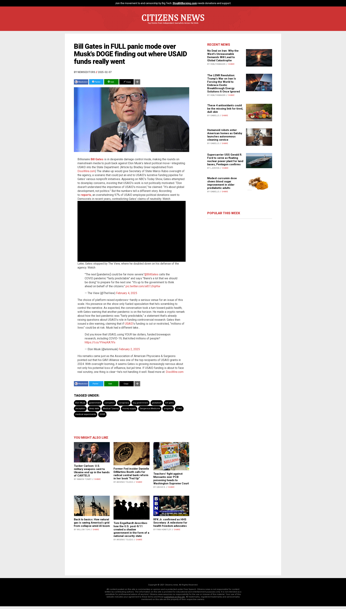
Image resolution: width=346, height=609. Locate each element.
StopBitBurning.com (185, 3)
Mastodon (83, 82)
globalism (156, 403)
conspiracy (123, 403)
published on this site (174, 597)
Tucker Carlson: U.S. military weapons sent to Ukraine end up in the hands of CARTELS (92, 470)
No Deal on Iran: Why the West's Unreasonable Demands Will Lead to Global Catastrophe (223, 55)
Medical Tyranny (111, 408)
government (95, 403)
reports (86, 195)
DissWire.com (86, 171)
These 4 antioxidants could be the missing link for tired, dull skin (225, 108)
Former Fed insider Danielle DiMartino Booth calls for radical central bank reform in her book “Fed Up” (131, 473)
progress (168, 408)
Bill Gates (97, 159)
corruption (110, 403)
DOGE (102, 414)
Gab (112, 82)
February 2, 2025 (129, 349)
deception (80, 408)
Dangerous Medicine (150, 408)
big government (140, 403)
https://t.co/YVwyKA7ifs (100, 342)
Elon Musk (80, 403)
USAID (129, 323)
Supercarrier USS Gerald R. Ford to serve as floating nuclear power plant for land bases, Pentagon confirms (225, 159)
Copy (128, 82)
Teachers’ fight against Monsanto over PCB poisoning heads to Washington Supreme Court (171, 478)
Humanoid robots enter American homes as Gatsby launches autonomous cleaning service (224, 134)
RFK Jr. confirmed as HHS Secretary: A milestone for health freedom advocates (170, 523)
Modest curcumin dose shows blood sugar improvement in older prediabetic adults (222, 183)
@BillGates (151, 274)
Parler (97, 82)
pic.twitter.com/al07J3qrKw (143, 286)
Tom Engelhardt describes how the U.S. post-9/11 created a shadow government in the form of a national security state (131, 529)
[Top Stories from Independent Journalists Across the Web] (173, 25)
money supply (129, 408)
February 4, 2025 (126, 293)
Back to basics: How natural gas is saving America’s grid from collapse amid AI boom (92, 523)
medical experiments (85, 414)
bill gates (169, 403)
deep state (94, 408)
